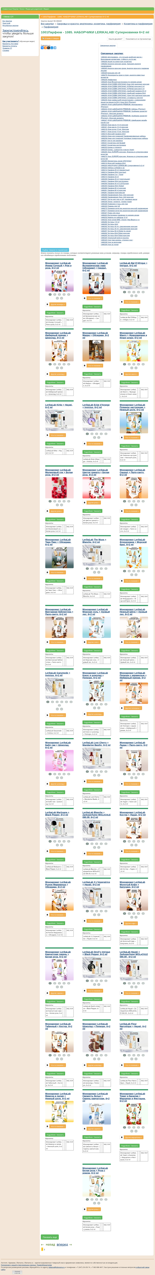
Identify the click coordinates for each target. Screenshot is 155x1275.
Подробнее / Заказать (55, 313)
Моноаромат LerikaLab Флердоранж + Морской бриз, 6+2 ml (133, 542)
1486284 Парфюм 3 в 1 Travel (112, 174)
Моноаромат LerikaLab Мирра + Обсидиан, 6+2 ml (95, 335)
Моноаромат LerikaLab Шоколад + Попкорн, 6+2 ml (96, 1026)
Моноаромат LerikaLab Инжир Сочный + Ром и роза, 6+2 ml (58, 265)
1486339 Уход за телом (109, 244)
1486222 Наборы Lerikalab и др (113, 168)
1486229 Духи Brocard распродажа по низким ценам (121, 82)
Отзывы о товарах (51, 38)
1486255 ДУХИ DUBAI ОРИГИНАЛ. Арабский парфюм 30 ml (123, 91)
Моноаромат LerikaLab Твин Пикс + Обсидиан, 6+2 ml (58, 542)
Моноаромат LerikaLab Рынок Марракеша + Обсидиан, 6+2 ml (58, 884)
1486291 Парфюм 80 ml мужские (113, 190)
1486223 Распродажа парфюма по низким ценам (120, 215)
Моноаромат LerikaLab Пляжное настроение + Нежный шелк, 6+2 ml (132, 407)
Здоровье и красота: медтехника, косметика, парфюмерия (89, 23)
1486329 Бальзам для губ (110, 73)
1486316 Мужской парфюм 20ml (113, 163)
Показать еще (50, 1237)
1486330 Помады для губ (110, 206)
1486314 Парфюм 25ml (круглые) (113, 172)
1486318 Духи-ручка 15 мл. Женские (115, 129)
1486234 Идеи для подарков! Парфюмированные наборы (123, 136)
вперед (62, 1244)
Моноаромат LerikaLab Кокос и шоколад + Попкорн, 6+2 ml (95, 675)
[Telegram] (55, 47)
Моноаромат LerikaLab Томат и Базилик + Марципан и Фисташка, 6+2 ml (133, 1097)
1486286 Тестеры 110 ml (110, 222)
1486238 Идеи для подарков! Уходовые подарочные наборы (124, 138)
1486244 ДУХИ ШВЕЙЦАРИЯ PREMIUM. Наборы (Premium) (123, 109)
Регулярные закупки (10, 25)
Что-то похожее (94, 298)
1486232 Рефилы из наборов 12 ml (114, 217)
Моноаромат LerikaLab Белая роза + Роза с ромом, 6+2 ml (95, 1170)
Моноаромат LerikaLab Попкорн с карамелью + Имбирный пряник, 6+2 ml (133, 676)
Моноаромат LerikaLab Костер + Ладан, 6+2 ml (133, 813)
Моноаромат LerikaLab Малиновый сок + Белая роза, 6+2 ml (59, 472)
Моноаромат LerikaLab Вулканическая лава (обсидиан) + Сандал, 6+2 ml (95, 267)
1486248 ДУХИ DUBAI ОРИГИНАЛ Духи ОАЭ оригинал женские (125, 84)
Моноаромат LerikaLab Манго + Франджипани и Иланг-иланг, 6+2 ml (133, 335)
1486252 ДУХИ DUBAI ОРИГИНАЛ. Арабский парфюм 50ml (123, 93)
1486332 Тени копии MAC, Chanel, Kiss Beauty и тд (120, 219)
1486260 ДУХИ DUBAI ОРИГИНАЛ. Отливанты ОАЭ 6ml (122, 97)
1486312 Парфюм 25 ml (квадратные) (115, 170)
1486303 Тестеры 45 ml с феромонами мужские (119, 229)
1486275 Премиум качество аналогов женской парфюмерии (124, 208)
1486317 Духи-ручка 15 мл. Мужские (115, 131)
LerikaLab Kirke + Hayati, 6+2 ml (59, 406)
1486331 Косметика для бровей (113, 143)
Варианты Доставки (10, 43)
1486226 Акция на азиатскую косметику (116, 61)
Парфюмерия (51, 26)
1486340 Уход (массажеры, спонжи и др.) (117, 240)
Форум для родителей (34, 9)
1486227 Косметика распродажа (113, 145)
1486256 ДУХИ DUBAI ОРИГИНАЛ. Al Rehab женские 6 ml (122, 86)
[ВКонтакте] (42, 47)
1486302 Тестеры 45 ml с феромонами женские (119, 226)
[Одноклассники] (45, 47)
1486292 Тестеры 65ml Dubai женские (115, 233)
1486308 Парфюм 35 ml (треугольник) (115, 179)
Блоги (22, 9)
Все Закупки (7, 21)
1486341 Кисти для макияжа (112, 140)
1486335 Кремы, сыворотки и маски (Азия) (117, 149)
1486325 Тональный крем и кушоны (115, 238)
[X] (48, 47)
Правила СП (7, 48)
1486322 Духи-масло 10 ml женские (114, 125)
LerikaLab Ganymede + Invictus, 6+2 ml (57, 674)
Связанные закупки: (112, 53)
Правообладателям (44, 1265)
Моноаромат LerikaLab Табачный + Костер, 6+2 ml (58, 1026)
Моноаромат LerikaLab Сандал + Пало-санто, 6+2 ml (132, 472)
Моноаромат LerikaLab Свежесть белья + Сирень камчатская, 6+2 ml (95, 1097)
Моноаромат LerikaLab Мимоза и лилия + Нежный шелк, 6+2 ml (58, 1096)
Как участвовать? (10, 41)
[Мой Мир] (51, 47)
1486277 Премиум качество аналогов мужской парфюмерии (124, 210)
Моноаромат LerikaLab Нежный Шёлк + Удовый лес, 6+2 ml (133, 612)
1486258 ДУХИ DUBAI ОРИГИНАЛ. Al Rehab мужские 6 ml (122, 88)
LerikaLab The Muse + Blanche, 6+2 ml (94, 540)
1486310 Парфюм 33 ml (110, 177)
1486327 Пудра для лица (110, 213)
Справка (5, 50)
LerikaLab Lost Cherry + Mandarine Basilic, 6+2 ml (96, 743)
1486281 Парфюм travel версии (113, 192)
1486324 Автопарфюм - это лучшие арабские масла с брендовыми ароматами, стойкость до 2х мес (121, 58)
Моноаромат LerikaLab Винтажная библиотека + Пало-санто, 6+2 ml (59, 612)
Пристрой (6, 23)
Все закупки (47, 23)
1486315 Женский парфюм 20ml (113, 134)
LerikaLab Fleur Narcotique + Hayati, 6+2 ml (133, 1026)
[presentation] (108, 45)
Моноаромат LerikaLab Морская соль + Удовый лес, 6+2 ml (96, 612)
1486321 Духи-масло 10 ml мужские (114, 127)
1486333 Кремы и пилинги (111, 147)
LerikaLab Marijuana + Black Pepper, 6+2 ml (57, 813)
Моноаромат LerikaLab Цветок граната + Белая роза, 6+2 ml (95, 472)
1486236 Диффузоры (109, 79)
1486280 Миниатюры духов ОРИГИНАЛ (116, 161)
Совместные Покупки (10, 9)
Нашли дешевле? (115, 39)
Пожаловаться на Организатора (138, 39)
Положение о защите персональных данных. (18, 1265)
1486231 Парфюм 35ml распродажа (114, 181)
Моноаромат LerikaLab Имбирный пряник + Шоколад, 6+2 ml (58, 335)
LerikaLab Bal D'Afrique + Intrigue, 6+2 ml (133, 264)
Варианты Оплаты (9, 46)
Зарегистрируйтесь (15, 30)
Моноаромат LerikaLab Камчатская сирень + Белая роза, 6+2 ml (58, 954)
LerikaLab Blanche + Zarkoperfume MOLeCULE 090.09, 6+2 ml (96, 815)
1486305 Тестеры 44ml (109, 224)
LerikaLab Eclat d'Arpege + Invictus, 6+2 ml (96, 406)
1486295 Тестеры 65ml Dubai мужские (115, 235)
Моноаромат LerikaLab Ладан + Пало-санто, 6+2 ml (133, 745)
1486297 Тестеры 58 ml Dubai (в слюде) (116, 231)
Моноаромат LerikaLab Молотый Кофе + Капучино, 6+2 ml (132, 884)
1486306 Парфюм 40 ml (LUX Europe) (115, 183)
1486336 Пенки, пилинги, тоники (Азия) (116, 201)
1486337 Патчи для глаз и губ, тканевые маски (119, 199)
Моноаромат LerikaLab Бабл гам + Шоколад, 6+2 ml (58, 745)
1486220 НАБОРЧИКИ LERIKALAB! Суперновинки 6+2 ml (122, 165)
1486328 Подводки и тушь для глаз (114, 204)
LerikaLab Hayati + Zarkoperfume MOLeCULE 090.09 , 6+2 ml (134, 954)
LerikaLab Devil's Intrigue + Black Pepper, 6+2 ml (96, 953)
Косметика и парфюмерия (138, 23)
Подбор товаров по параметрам (55, 250)
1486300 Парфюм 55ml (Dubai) (112, 186)
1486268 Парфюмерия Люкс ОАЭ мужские (117, 197)
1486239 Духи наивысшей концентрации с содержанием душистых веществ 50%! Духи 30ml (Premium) (123, 101)
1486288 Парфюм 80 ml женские (113, 188)
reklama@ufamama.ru (57, 1267)
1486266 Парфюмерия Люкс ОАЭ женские (117, 195)
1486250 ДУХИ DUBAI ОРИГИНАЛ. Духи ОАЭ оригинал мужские (125, 95)
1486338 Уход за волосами (111, 242)
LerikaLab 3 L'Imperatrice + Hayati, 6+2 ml (96, 883)
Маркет (46, 9)
